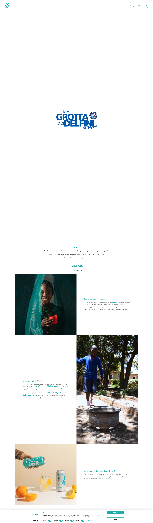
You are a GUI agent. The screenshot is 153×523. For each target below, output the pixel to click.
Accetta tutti (115, 512)
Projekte (98, 6)
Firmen (113, 6)
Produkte (106, 6)
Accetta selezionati (116, 516)
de (146, 8)
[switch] (61, 521)
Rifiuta (115, 519)
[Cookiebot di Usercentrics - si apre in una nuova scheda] (35, 521)
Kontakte (121, 6)
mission (90, 6)
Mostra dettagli (90, 520)
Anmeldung (130, 6)
